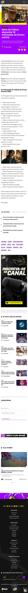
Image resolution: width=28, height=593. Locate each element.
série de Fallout (6, 61)
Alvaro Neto (6, 325)
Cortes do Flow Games (14, 527)
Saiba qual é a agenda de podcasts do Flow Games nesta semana (7, 336)
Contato (14, 514)
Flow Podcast (14, 558)
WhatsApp (14, 534)
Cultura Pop (4, 27)
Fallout (3, 247)
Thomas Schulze (8, 479)
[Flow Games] (2, 2)
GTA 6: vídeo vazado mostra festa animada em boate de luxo (8, 383)
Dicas (2, 333)
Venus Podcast (14, 567)
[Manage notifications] (2, 591)
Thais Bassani (6, 340)
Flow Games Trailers (14, 528)
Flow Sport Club (14, 560)
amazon (10, 241)
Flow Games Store (14, 542)
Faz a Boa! (14, 550)
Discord (14, 532)
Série (21, 247)
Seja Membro (14, 551)
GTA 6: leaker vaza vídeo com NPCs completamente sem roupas (7, 350)
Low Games (14, 546)
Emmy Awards (19, 244)
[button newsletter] (24, 577)
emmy (13, 244)
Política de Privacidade (14, 516)
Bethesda (3, 244)
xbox (9, 250)
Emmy (5, 202)
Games (2, 320)
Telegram (14, 535)
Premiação (15, 247)
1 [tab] (12, 482)
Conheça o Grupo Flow (14, 518)
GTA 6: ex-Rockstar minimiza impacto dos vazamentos (6, 363)
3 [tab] (15, 482)
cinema (9, 244)
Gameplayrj (14, 530)
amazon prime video (18, 241)
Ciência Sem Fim (14, 566)
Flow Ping (14, 544)
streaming (3, 250)
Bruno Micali (8, 47)
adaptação (3, 241)
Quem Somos (14, 512)
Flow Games (14, 525)
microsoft (9, 247)
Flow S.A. (14, 564)
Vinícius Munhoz (7, 376)
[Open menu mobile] (24, 2)
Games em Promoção (14, 548)
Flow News (14, 562)
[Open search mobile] (26, 2)
